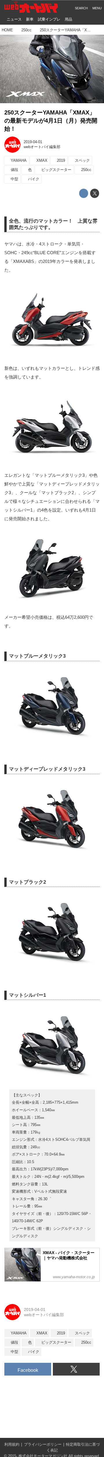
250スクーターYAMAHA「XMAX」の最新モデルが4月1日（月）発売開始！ (50, 120)
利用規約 (11, 1445)
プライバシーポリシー (43, 1445)
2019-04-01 (33, 142)
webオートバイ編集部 (42, 147)
